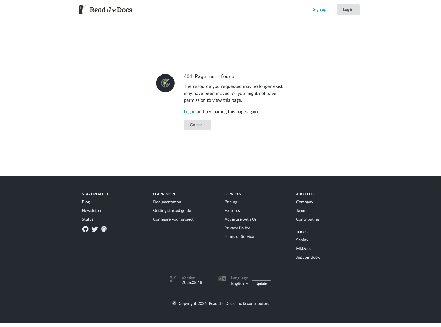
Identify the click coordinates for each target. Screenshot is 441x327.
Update (261, 284)
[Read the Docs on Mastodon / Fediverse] (104, 229)
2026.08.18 (192, 283)
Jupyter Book (308, 257)
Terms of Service (239, 237)
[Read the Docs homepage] (110, 9)
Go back (197, 125)
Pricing (231, 202)
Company (304, 202)
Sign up (319, 10)
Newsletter (92, 211)
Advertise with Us (241, 219)
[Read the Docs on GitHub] (86, 229)
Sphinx (302, 240)
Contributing (307, 219)
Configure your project (173, 219)
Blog (86, 202)
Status (87, 219)
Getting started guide (172, 211)
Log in (348, 10)
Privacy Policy (237, 228)
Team (300, 211)
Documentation (167, 202)
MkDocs (303, 249)
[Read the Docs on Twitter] (95, 229)
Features (232, 211)
